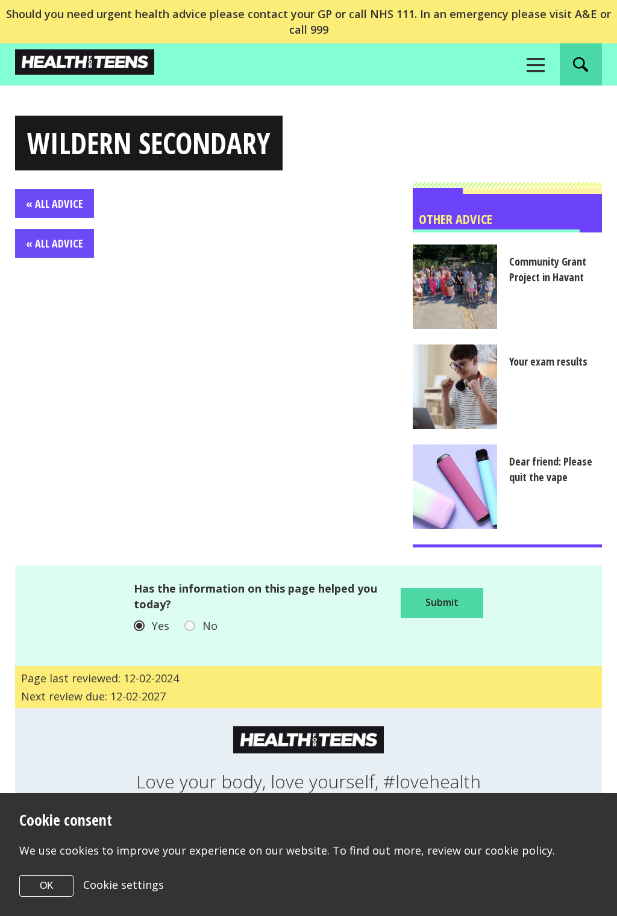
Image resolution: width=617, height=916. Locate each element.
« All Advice (54, 203)
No (210, 626)
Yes (160, 626)
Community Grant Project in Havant (547, 269)
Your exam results (548, 361)
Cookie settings (123, 884)
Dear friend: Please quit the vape (550, 469)
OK (47, 885)
